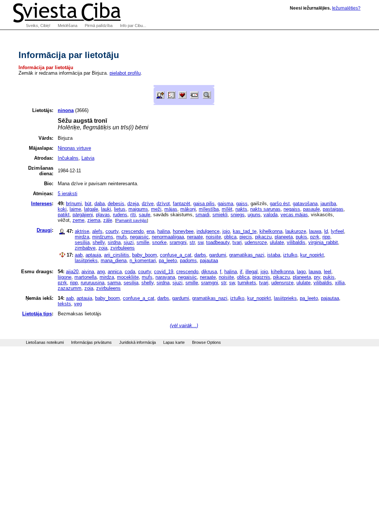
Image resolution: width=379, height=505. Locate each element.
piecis (245, 237)
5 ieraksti (67, 193)
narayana (165, 277)
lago (301, 271)
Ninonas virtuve (74, 148)
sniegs (238, 214)
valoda (271, 214)
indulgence (208, 231)
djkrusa (209, 271)
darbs (200, 255)
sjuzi (129, 242)
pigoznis (261, 277)
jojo (226, 231)
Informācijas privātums (91, 342)
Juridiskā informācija (137, 342)
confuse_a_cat (175, 255)
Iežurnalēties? (346, 8)
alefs (97, 231)
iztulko (290, 255)
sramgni (178, 242)
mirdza (82, 237)
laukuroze (295, 231)
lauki (106, 209)
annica (115, 271)
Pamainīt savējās (131, 220)
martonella (85, 277)
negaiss (292, 209)
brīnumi (74, 203)
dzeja (133, 203)
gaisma (225, 203)
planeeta (284, 237)
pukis (301, 237)
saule (144, 214)
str (192, 242)
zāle (107, 220)
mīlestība (209, 209)
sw (200, 242)
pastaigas (333, 209)
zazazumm (69, 288)
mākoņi (188, 209)
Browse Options (206, 342)
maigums (138, 209)
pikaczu (263, 237)
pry (317, 277)
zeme (78, 220)
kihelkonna (270, 231)
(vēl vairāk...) (184, 325)
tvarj (237, 242)
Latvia (87, 158)
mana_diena (114, 260)
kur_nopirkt (312, 255)
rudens (120, 214)
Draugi (44, 230)
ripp (326, 237)
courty (111, 231)
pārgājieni (83, 214)
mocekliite (128, 277)
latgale (91, 209)
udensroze (256, 242)
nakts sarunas (265, 209)
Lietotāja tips (37, 313)
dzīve (148, 203)
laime (75, 209)
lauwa (315, 231)
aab (79, 255)
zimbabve (85, 248)
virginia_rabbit (323, 242)
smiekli (220, 214)
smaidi (202, 214)
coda (130, 271)
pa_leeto (168, 260)
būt (88, 203)
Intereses (41, 203)
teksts (64, 303)
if (241, 271)
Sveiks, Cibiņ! (38, 25)
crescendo (132, 231)
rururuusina (92, 282)
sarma (114, 282)
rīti (133, 214)
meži (156, 209)
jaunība (328, 203)
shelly (99, 242)
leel (327, 271)
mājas (170, 209)
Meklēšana (67, 25)
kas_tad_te (244, 231)
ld (326, 231)
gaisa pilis (204, 203)
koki (62, 209)
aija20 (72, 271)
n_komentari (143, 260)
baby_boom (144, 255)
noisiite (213, 237)
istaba (273, 255)
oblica (230, 237)
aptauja (93, 255)
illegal (251, 271)
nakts (241, 209)
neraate (195, 237)
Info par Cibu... (133, 25)
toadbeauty (217, 242)
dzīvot (163, 203)
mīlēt (227, 209)
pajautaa (209, 260)
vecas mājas (294, 214)
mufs (121, 237)
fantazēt (181, 203)
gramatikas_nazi (246, 255)
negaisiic (139, 237)
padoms (188, 260)
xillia (340, 282)
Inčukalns (68, 158)
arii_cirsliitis (116, 255)
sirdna (114, 242)
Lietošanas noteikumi (45, 342)
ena (150, 231)
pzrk (314, 237)
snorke (159, 242)
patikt (64, 214)
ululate (277, 242)
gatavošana (305, 203)
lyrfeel (337, 231)
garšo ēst (280, 203)
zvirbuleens (122, 248)
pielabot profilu (125, 73)
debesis (116, 203)
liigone (64, 277)
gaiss (242, 203)
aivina (87, 271)
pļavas (103, 214)
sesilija (82, 242)
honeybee (183, 231)
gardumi (217, 255)
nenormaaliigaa (168, 237)
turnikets (247, 282)
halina (163, 231)
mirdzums (102, 237)
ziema (93, 220)
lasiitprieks (86, 260)
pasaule (311, 209)
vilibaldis (296, 242)
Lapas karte (174, 342)
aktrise (82, 231)
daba (99, 203)
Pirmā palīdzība (99, 25)
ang (101, 271)
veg (78, 303)
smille (143, 242)
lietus (119, 209)
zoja (102, 248)
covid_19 (163, 271)
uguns (254, 214)
